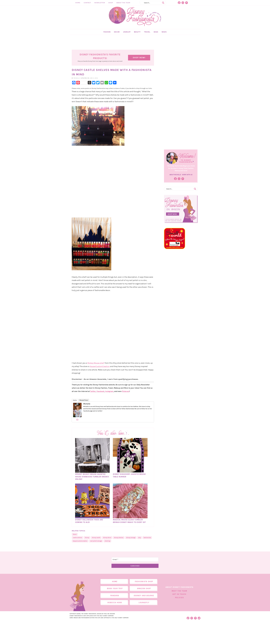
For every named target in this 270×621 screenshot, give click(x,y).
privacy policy (143, 327)
